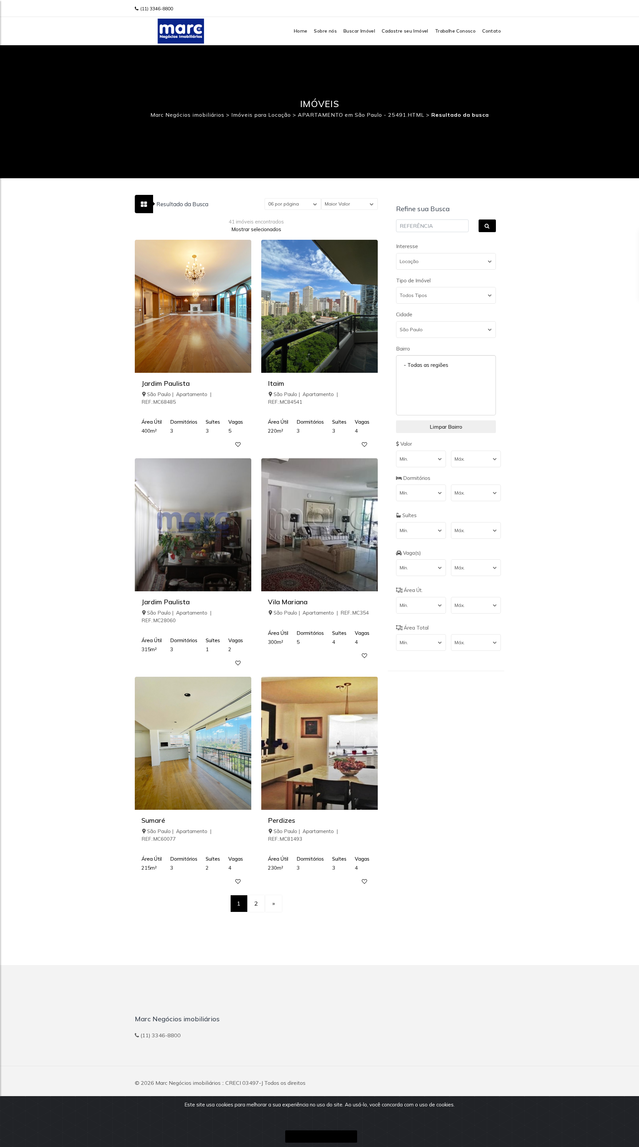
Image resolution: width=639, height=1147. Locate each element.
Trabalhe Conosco (455, 31)
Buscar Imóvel (359, 31)
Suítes (409, 515)
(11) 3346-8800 (156, 9)
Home (301, 31)
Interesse (407, 246)
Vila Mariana (288, 602)
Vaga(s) (411, 553)
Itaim (276, 383)
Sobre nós (325, 31)
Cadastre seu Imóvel (405, 31)
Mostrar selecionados (256, 229)
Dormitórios (416, 478)
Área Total (415, 628)
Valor (405, 444)
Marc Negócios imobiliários (188, 1082)
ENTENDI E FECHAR (321, 1136)
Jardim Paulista (165, 383)
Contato (491, 31)
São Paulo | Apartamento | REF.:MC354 (321, 613)
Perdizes (281, 820)
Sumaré (153, 820)
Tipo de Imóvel (413, 280)
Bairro (403, 349)
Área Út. (412, 590)
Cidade (404, 314)
